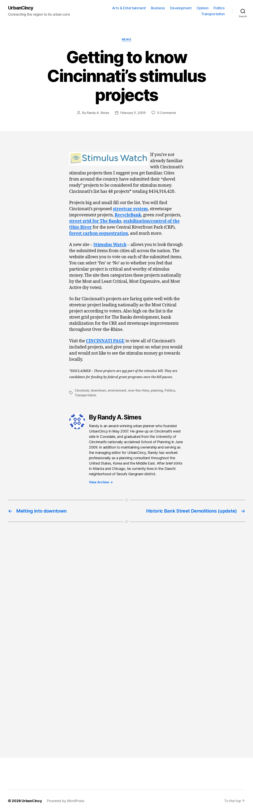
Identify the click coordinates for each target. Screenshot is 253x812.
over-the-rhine (138, 390)
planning (157, 390)
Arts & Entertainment (129, 8)
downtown (98, 390)
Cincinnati (82, 390)
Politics (219, 8)
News (126, 39)
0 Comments (166, 113)
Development (181, 8)
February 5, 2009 (133, 113)
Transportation (213, 14)
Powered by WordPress (65, 801)
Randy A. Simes (98, 113)
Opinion (202, 8)
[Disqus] (126, 591)
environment (117, 390)
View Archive (101, 482)
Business (158, 8)
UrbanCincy (20, 8)
